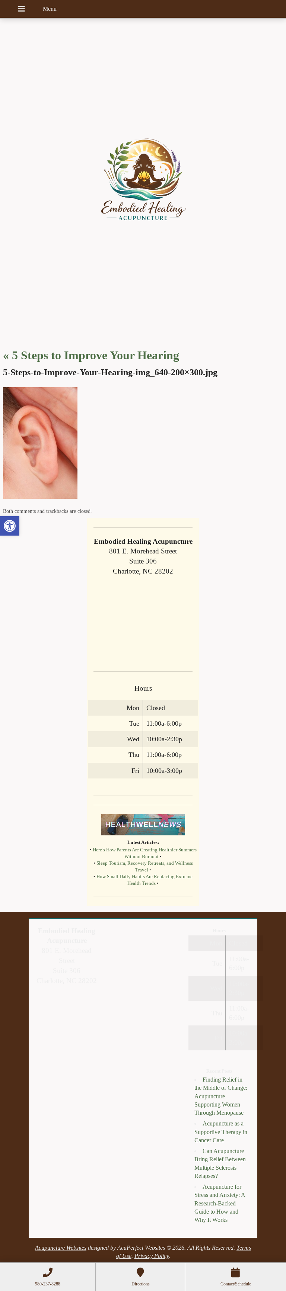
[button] (9, 526)
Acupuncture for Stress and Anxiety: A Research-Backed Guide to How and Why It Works (219, 1203)
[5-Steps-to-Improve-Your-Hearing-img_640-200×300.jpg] (40, 497)
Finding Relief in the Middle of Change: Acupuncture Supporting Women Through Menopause (220, 1096)
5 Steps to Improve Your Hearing (91, 355)
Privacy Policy (151, 1256)
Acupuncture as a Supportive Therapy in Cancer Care (220, 1131)
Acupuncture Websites (60, 1248)
